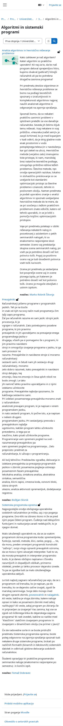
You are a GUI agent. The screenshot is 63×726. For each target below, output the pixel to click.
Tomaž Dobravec (21, 672)
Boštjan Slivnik (20, 499)
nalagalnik (53, 594)
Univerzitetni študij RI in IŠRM (27, 19)
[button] (41, 5)
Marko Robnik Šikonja (42, 294)
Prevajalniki (8, 299)
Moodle (25, 712)
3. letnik (40, 19)
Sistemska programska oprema (19, 505)
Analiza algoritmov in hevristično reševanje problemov (26, 52)
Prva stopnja (13, 19)
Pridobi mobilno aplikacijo (19, 703)
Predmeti (3, 19)
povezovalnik (36, 594)
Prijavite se (55, 5)
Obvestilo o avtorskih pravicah (21, 721)
